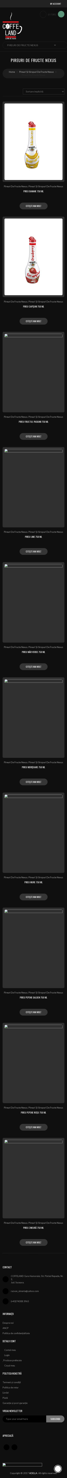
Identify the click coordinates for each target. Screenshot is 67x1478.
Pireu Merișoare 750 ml (33, 767)
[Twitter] (14, 1447)
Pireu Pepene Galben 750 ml (33, 997)
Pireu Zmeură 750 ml (33, 1227)
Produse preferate (12, 1360)
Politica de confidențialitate (16, 1333)
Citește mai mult (33, 206)
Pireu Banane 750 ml (33, 191)
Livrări (6, 1392)
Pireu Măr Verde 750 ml (33, 652)
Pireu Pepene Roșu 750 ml (33, 1112)
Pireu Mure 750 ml (33, 882)
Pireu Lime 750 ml (33, 536)
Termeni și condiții (12, 1382)
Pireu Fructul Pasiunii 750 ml (33, 421)
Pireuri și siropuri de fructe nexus (36, 71)
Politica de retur (11, 1387)
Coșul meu (9, 1365)
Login (7, 1355)
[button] (56, 3)
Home (12, 71)
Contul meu (10, 1350)
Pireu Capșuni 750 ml (33, 306)
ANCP (6, 1328)
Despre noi (8, 1322)
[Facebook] (6, 1447)
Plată (5, 1397)
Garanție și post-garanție (15, 1403)
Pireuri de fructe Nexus (15, 186)
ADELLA (33, 1473)
